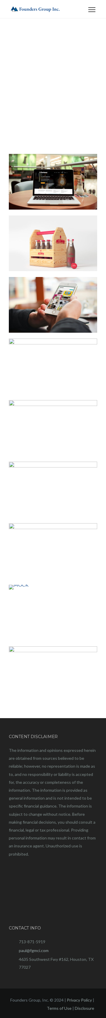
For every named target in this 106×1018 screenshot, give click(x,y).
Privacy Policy (79, 999)
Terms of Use (59, 1008)
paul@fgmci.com (34, 950)
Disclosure (84, 1008)
